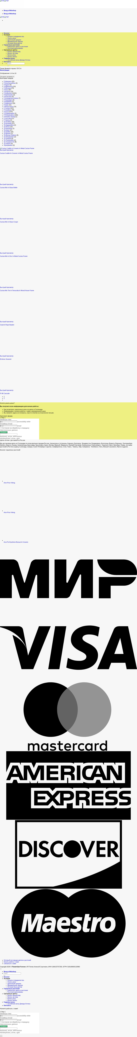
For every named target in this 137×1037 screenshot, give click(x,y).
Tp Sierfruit (7, 138)
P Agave (6, 85)
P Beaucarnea (8, 106)
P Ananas (7, 91)
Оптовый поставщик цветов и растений (17, 960)
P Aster (6, 105)
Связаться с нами (10, 963)
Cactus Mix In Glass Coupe (9, 222)
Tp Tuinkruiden (9, 140)
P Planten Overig (9, 116)
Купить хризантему (14, 51)
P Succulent (8, 118)
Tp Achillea (7, 122)
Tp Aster (6, 130)
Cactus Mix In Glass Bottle (8, 187)
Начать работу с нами (11, 962)
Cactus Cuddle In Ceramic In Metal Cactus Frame (16, 153)
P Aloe (6, 90)
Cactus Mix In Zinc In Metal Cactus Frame (13, 256)
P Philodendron (9, 115)
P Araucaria (7, 96)
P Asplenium (8, 103)
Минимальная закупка (15, 41)
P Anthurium (8, 93)
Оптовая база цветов (14, 43)
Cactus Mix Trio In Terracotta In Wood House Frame (17, 290)
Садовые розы (9, 58)
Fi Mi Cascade (5, 393)
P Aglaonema (8, 86)
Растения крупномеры (15, 48)
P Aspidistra (8, 101)
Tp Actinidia (8, 123)
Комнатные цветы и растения (17, 46)
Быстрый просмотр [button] (6, 150)
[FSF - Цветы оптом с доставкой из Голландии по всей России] (4, 1)
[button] (4, 70)
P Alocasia (7, 88)
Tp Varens (7, 143)
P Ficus (6, 111)
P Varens (7, 120)
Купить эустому (12, 53)
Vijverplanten (8, 145)
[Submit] (4, 975)
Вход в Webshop (10, 10)
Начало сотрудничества (15, 36)
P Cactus (7, 108)
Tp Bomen (7, 133)
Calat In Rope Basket (7, 325)
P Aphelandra (8, 95)
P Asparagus (8, 100)
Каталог (7, 33)
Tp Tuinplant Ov (9, 142)
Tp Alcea (7, 127)
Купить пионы (12, 56)
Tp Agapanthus (9, 125)
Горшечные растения (12, 45)
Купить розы (11, 55)
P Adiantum (7, 81)
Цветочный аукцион (14, 40)
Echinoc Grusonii (5, 359)
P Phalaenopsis (9, 113)
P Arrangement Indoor (11, 98)
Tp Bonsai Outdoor (10, 135)
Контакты (7, 61)
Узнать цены (11, 38)
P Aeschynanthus (9, 83)
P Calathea (7, 110)
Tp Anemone (8, 128)
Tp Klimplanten (9, 137)
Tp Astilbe (7, 132)
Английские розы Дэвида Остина (18, 60)
